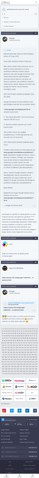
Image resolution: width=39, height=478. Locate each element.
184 (36, 355)
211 (5, 362)
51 (26, 333)
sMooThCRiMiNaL (16, 268)
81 (17, 338)
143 (30, 347)
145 (36, 347)
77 (9, 338)
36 (30, 331)
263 (15, 371)
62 (13, 336)
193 (25, 357)
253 (21, 369)
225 (9, 364)
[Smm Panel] (19, 380)
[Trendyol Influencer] (32, 386)
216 (19, 362)
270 (36, 371)
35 (28, 331)
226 (12, 364)
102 (27, 340)
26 (9, 331)
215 (16, 362)
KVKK (9, 465)
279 (26, 373)
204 (21, 359)
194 (28, 357)
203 (17, 359)
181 (27, 355)
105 (36, 340)
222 (36, 362)
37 (32, 331)
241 (21, 366)
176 (14, 355)
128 (25, 345)
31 (19, 331)
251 (15, 369)
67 (24, 336)
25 (7, 331)
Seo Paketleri (5, 404)
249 (9, 369)
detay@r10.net (33, 456)
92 (5, 340)
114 (24, 343)
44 (11, 333)
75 (5, 338)
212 (8, 362)
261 (9, 371)
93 (7, 340)
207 (30, 359)
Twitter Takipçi (23, 439)
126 (19, 345)
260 (6, 371)
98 (17, 340)
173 (6, 355)
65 (20, 336)
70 (30, 336)
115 (26, 343)
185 (3, 357)
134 (5, 347)
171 (36, 352)
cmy (11, 244)
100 (22, 340)
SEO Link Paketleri (5, 436)
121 (6, 345)
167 (25, 352)
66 (22, 336)
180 (25, 355)
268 (30, 371)
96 (13, 340)
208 (33, 359)
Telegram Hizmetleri (25, 433)
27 (11, 331)
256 (30, 369)
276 (18, 373)
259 (3, 371)
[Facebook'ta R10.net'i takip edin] (35, 411)
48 (19, 333)
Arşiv (10, 461)
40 (2, 333)
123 (11, 345)
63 (15, 336)
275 (15, 373)
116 (29, 343)
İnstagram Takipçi (24, 429)
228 (18, 364)
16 (25, 329)
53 (30, 333)
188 (11, 357)
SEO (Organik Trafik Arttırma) (8, 433)
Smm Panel (19, 398)
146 (3, 350)
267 (27, 371)
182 (30, 355)
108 (8, 343)
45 (13, 333)
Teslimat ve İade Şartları (29, 465)
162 (11, 352)
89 (34, 338)
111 (16, 343)
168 (28, 352)
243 (27, 366)
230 (24, 364)
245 (33, 366)
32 (21, 331)
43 (9, 333)
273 (9, 373)
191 (19, 357)
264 (18, 371)
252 (18, 369)
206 (27, 359)
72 (34, 336)
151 (17, 350)
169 (31, 352)
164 (17, 352)
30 (17, 331)
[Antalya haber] (7, 386)
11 (15, 329)
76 (7, 338)
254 (24, 369)
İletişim (10, 472)
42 (6, 333)
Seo (32, 392)
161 (8, 352)
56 (36, 333)
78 (11, 338)
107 (5, 343)
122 (8, 345)
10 (13, 329)
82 (19, 338)
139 (19, 347)
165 (20, 352)
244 (30, 366)
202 (14, 359)
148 (8, 350)
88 (32, 338)
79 (13, 338)
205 (24, 359)
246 (36, 366)
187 (8, 357)
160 (6, 352)
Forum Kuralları (10, 469)
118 (34, 343)
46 (15, 333)
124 (14, 345)
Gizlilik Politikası (29, 461)
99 (20, 340)
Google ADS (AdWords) (7, 442)
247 (3, 369)
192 (22, 357)
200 (9, 359)
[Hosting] (32, 380)
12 (17, 329)
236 (6, 366)
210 (2, 362)
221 (33, 362)
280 (29, 373)
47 (17, 333)
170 (33, 352)
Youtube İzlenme (24, 436)
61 (11, 336)
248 (6, 369)
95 (11, 340)
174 (8, 355)
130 (31, 345)
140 (22, 347)
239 (15, 366)
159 (3, 352)
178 (19, 355)
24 (4, 331)
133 (3, 347)
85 (25, 338)
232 (30, 364)
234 (36, 364)
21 (35, 329)
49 (22, 333)
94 (9, 340)
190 (17, 357)
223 (3, 364)
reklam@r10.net (32, 447)
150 (14, 350)
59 (7, 336)
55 (34, 333)
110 (13, 343)
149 (11, 350)
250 (12, 369)
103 (30, 340)
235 (3, 366)
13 (19, 329)
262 (12, 371)
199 (6, 359)
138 (17, 347)
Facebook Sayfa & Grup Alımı (27, 442)
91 (2, 340)
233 (33, 364)
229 (21, 364)
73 (36, 336)
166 (22, 352)
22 (37, 329)
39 (36, 331)
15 (23, 329)
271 (3, 373)
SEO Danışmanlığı (5, 439)
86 (28, 338)
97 (15, 340)
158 (36, 350)
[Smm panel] (7, 380)
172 (3, 355)
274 (12, 373)
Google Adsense (5, 429)
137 (14, 347)
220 (30, 362)
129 (28, 345)
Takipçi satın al (7, 392)
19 (30, 329)
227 (15, 364)
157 (33, 350)
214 (13, 362)
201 (12, 359)
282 (35, 373)
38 (34, 331)
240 (18, 366)
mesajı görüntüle (13, 304)
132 (36, 345)
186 (5, 357)
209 (36, 359)
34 (26, 331)
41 (4, 333)
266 (24, 371)
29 (15, 331)
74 (2, 338)
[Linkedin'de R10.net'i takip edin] (27, 411)
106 (2, 343)
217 (22, 362)
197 (36, 357)
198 (3, 359)
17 (27, 329)
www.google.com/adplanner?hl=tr (17, 109)
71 (32, 336)
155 (28, 350)
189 (14, 357)
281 (32, 373)
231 (27, 364)
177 (16, 355)
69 (28, 336)
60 (9, 336)
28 (13, 331)
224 (6, 364)
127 (22, 345)
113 (21, 343)
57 (2, 336)
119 (37, 343)
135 (8, 347)
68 (26, 336)
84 (23, 338)
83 (21, 338)
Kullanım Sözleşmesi (29, 469)
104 (33, 340)
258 (36, 369)
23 (2, 331)
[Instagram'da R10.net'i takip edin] (4, 411)
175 (11, 355)
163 (14, 352)
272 (6, 373)
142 (28, 347)
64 (17, 336)
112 (18, 343)
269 (33, 371)
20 (33, 329)
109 (11, 343)
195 (30, 357)
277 (21, 373)
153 (22, 350)
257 (33, 369)
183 (33, 355)
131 (33, 345)
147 (5, 350)
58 (5, 336)
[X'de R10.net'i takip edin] (12, 411)
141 (25, 347)
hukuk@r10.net (33, 452)
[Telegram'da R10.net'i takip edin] (19, 411)
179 (22, 355)
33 (24, 331)
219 (27, 362)
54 (32, 333)
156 (30, 350)
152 (19, 350)
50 (24, 333)
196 (33, 357)
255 (27, 369)
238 (12, 366)
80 (15, 338)
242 (24, 366)
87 (30, 338)
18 (28, 329)
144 (33, 347)
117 (31, 343)
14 (21, 329)
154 (25, 350)
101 (25, 340)
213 (11, 362)
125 (17, 345)
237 (9, 366)
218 (25, 362)
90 (36, 338)
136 (11, 347)
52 (28, 333)
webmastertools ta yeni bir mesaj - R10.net (7, 2)
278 (23, 373)
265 (21, 371)
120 (3, 345)
